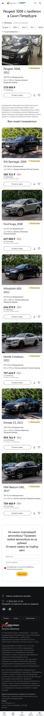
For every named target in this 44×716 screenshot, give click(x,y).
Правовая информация (10, 629)
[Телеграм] (10, 609)
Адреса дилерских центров (18, 596)
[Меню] (2, 3)
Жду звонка (22, 574)
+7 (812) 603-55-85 (14, 601)
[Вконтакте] (4, 609)
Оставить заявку (17, 95)
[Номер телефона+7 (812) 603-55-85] (40, 3)
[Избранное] (35, 3)
